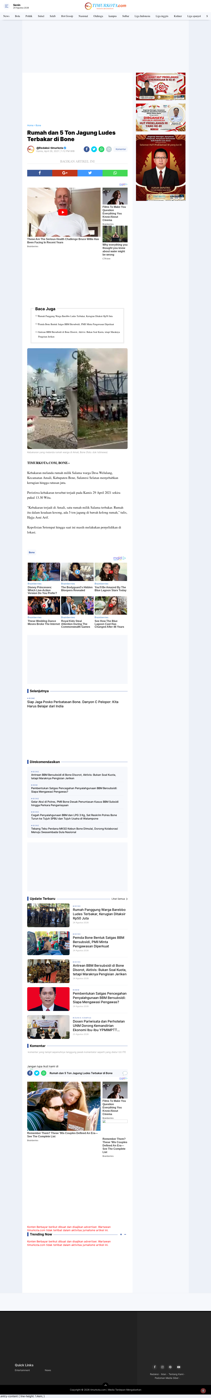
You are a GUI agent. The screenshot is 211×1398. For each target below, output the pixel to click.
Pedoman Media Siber (167, 1378)
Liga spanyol (194, 16)
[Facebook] (39, 173)
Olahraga (98, 16)
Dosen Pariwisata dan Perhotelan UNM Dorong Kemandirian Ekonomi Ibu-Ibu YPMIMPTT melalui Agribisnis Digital (99, 1025)
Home (30, 125)
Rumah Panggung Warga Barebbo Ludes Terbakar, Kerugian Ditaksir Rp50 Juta (75, 316)
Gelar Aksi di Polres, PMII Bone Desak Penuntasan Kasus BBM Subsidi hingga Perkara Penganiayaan (75, 803)
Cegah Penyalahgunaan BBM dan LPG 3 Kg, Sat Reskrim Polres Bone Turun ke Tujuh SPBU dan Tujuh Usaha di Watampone (74, 816)
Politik (29, 16)
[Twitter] (90, 173)
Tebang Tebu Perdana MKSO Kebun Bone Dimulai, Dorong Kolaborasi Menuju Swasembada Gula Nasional (74, 830)
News (6, 16)
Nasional (83, 16)
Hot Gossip (67, 16)
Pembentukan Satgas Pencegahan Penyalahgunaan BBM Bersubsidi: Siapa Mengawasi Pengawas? (74, 789)
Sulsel (41, 16)
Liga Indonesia (142, 16)
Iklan (163, 1374)
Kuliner (178, 16)
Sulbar (125, 16)
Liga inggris (162, 16)
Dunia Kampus (83, 1018)
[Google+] (64, 173)
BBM (77, 990)
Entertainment (22, 1370)
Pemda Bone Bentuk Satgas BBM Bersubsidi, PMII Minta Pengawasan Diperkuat (76, 324)
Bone (32, 552)
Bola (17, 16)
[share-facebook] (87, 149)
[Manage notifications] (203, 1390)
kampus (113, 16)
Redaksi (154, 1374)
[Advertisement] (105, 46)
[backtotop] (105, 1385)
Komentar (120, 149)
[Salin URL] (109, 149)
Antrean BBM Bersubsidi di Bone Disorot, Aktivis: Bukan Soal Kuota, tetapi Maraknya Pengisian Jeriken (79, 334)
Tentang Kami (176, 1374)
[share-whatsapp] (101, 149)
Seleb (53, 16)
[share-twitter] (94, 149)
